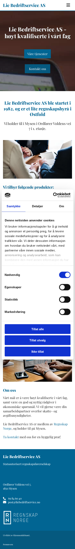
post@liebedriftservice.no (24, 502)
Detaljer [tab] (37, 206)
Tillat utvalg (37, 340)
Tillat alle (37, 329)
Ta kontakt (11, 437)
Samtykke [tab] (13, 206)
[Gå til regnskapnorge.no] (37, 517)
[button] (68, 5)
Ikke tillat (37, 351)
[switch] (64, 287)
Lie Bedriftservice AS (24, 5)
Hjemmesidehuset (21, 535)
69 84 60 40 (15, 498)
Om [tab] (61, 206)
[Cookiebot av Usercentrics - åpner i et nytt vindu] (53, 195)
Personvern (8, 544)
